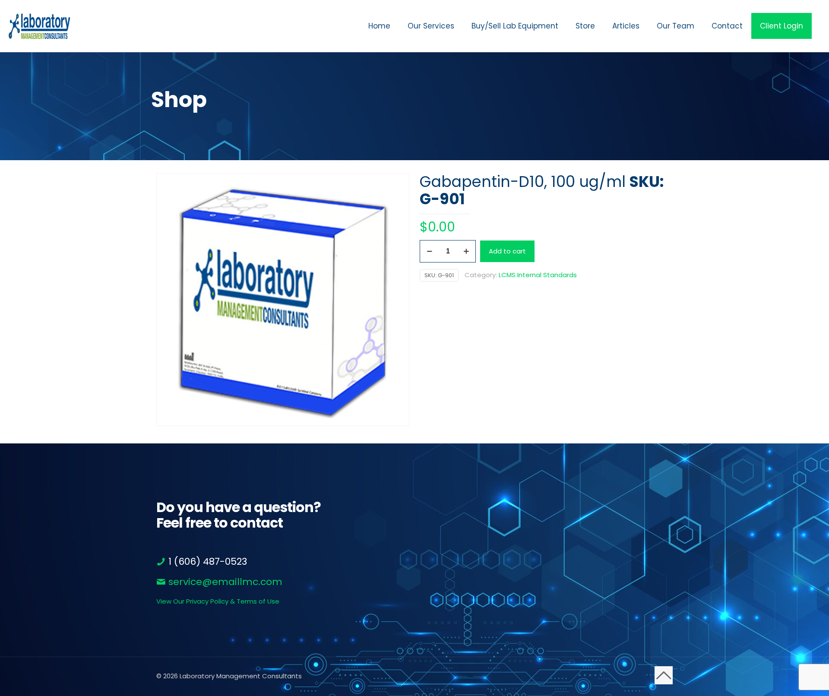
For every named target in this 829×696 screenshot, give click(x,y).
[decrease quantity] (429, 251)
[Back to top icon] (664, 675)
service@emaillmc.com (224, 581)
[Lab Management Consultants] (39, 26)
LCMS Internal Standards (538, 274)
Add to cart (507, 251)
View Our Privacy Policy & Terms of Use (217, 601)
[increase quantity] (466, 251)
